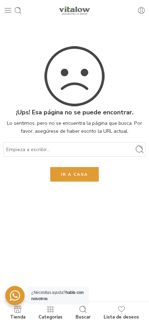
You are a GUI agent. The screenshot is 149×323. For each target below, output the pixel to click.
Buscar (83, 317)
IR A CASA (74, 174)
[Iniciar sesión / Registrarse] (141, 10)
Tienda (17, 317)
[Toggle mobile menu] (7, 10)
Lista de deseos (121, 317)
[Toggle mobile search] (18, 10)
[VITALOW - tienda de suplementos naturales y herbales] (74, 10)
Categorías (50, 317)
